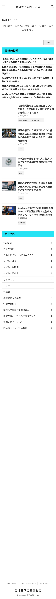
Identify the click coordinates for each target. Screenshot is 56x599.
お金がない (8, 249)
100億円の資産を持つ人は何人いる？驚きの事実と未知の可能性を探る (35, 162)
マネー (6, 285)
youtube (7, 242)
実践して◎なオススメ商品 (16, 310)
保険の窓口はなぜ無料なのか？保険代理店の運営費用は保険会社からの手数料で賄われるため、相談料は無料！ (27, 70)
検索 (48, 42)
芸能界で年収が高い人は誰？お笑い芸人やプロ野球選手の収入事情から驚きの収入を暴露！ (27, 87)
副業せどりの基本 (12, 297)
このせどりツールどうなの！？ (18, 255)
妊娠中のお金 (9, 303)
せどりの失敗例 (11, 267)
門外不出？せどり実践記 (15, 328)
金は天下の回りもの (28, 7)
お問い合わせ (11, 583)
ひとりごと (8, 279)
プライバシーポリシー (28, 583)
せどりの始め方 (11, 273)
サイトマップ (44, 583)
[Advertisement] (28, 454)
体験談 (6, 291)
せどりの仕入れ (11, 261)
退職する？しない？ (13, 322)
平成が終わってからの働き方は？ (19, 316)
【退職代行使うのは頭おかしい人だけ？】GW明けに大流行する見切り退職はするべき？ (27, 60)
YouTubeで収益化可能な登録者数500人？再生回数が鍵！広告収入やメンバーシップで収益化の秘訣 (27, 95)
